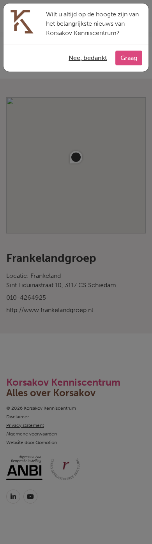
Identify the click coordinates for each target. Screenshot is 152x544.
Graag (128, 57)
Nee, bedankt (88, 57)
